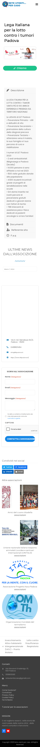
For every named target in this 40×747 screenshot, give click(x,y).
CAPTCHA (9, 422)
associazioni (20, 515)
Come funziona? (9, 690)
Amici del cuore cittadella (20, 512)
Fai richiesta (7, 700)
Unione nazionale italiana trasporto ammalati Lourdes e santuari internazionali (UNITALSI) (20, 550)
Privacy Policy (8, 695)
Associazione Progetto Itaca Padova (20, 587)
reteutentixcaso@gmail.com (17, 678)
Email (12, 387)
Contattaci (7, 692)
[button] (37, 4)
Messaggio (15, 398)
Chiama (21, 68)
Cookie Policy (8, 697)
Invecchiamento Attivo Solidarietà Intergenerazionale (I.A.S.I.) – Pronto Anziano (12, 646)
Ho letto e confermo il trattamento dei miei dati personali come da (20, 416)
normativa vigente (14, 418)
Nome (13, 376)
